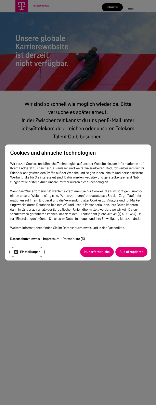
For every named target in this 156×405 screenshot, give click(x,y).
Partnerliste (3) (74, 239)
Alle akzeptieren (131, 252)
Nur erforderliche (97, 252)
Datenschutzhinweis (25, 239)
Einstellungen (30, 252)
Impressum (51, 239)
